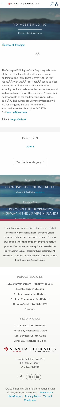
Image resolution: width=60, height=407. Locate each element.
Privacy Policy (33, 396)
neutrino (38, 33)
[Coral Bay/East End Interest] (30, 186)
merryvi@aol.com (17, 112)
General (30, 146)
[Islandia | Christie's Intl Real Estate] (22, 5)
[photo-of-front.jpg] (19, 53)
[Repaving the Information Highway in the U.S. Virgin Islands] (30, 208)
